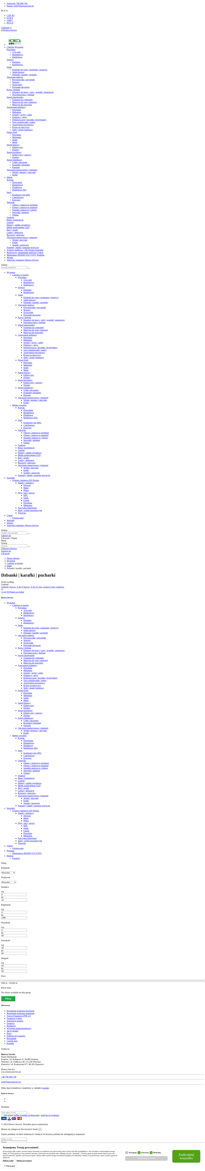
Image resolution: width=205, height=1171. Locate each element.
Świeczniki (17, 85)
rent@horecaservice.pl (11, 1082)
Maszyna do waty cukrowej (24, 102)
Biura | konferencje (15, 220)
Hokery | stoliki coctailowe (18, 225)
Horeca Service (7, 597)
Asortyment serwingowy (23, 125)
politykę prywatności (50, 1115)
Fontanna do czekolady (22, 100)
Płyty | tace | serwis (26, 493)
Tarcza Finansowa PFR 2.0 (19, 1016)
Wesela (10, 523)
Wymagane (133, 1153)
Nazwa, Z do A (30, 587)
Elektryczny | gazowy (21, 155)
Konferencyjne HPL (21, 195)
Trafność (5, 587)
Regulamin (11, 1038)
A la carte (16, 52)
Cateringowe (18, 197)
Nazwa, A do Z (16, 587)
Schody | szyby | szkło (22, 115)
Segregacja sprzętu (15, 1021)
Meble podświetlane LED (18, 227)
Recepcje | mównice (15, 235)
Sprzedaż (11, 478)
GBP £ (10, 20)
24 (5, 592)
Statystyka (145, 1153)
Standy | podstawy (26, 483)
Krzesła (10, 180)
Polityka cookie (8, 1161)
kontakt (45, 1088)
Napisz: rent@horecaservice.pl (20, 6)
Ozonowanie (18, 518)
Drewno (27, 485)
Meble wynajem (19, 405)
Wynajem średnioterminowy (19, 1028)
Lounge (10, 222)
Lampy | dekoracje (15, 232)
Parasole (16, 167)
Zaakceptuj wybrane (146, 1158)
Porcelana (11, 49)
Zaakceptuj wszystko (186, 1156)
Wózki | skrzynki (19, 240)
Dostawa (11, 1023)
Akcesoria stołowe (15, 77)
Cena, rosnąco (44, 587)
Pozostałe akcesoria (20, 87)
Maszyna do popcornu (22, 105)
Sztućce (10, 59)
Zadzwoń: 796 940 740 (17, 3)
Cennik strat (12, 1041)
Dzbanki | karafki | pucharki (24, 74)
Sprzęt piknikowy (14, 160)
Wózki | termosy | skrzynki (24, 172)
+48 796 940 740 (8, 1077)
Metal (14, 142)
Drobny (15, 150)
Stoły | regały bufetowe (22, 130)
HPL (25, 495)
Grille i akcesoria (19, 162)
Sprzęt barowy (13, 145)
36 (8, 592)
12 (2, 592)
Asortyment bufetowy (16, 107)
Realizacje (11, 1026)
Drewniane (17, 182)
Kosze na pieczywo (21, 127)
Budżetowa (17, 57)
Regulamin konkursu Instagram (20, 1013)
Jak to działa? (13, 1031)
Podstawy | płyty (19, 117)
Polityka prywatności (16, 1036)
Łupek (26, 500)
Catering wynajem (20, 275)
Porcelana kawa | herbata (23, 95)
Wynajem (11, 272)
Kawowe (16, 200)
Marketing (157, 1153)
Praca (9, 1033)
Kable (15, 175)
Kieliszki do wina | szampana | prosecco (29, 69)
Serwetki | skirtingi (20, 212)
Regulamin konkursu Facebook (20, 1011)
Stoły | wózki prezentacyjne (30, 510)
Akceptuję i (31, 1115)
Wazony (16, 82)
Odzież (15, 215)
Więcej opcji (10, 1166)
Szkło (9, 67)
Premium (16, 62)
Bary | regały (12, 230)
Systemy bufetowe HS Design (25, 480)
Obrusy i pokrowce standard (24, 207)
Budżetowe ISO (19, 190)
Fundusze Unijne (14, 1018)
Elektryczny (17, 147)
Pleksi (26, 490)
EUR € (10, 18)
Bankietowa (17, 54)
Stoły (9, 192)
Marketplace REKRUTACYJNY (27, 853)
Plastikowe (17, 187)
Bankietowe (17, 64)
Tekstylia (11, 202)
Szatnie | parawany (20, 245)
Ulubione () (6, 27)
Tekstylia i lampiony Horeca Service (23, 525)
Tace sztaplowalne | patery (23, 122)
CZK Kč (11, 15)
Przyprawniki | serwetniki (23, 79)
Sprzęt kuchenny (14, 152)
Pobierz (10, 856)
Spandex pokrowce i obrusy (24, 210)
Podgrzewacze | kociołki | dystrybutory (29, 120)
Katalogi (16, 858)
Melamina (16, 112)
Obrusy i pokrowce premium (25, 205)
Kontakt (10, 1043)
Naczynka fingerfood (27, 508)
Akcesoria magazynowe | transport (22, 170)
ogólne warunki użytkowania (26, 1115)
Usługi (10, 515)
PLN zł (10, 23)
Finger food (12, 132)
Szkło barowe (18, 72)
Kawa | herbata (13, 90)
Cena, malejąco (57, 587)
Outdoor (10, 217)
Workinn (10, 520)
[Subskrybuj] (28, 1113)
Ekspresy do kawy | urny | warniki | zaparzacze (33, 92)
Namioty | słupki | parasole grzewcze (23, 247)
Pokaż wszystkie (16, 592)
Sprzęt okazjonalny (15, 97)
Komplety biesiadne (21, 165)
